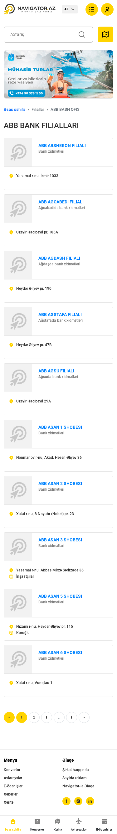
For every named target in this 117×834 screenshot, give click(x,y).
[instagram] (78, 801)
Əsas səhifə (14, 109)
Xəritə (8, 802)
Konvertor (12, 770)
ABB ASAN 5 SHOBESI (60, 596)
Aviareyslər (13, 778)
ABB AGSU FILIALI (56, 370)
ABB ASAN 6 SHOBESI (60, 652)
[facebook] (66, 801)
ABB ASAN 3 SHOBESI (60, 539)
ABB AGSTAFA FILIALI (60, 314)
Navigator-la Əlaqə (78, 786)
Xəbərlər (10, 794)
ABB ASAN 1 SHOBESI (60, 427)
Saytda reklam (74, 778)
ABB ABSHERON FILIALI (62, 145)
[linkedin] (90, 801)
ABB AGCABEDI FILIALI (61, 201)
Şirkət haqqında (75, 770)
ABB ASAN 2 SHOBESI (60, 483)
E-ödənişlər (13, 786)
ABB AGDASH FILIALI (59, 258)
